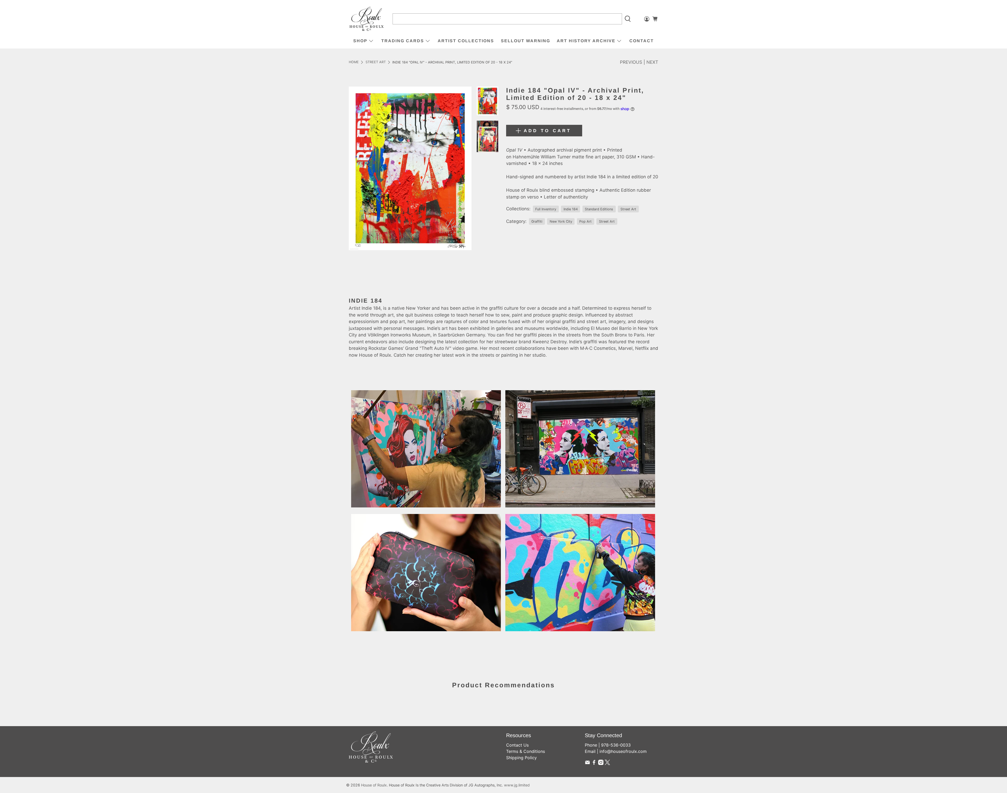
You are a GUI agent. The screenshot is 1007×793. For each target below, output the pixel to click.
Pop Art (585, 221)
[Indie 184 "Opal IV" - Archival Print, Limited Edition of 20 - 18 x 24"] (410, 168)
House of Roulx (374, 785)
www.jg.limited (517, 785)
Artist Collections (466, 41)
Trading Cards (402, 41)
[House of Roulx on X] (607, 763)
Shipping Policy (521, 757)
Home (354, 62)
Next (652, 62)
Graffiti (536, 221)
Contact (641, 41)
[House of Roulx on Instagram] (600, 763)
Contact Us (517, 745)
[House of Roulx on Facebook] (594, 763)
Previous (631, 62)
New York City (561, 221)
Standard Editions (599, 209)
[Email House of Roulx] (587, 763)
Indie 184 (571, 209)
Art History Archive (586, 41)
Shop (360, 41)
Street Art (376, 62)
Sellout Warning (525, 41)
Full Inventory (545, 209)
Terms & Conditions (525, 751)
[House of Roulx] (367, 19)
